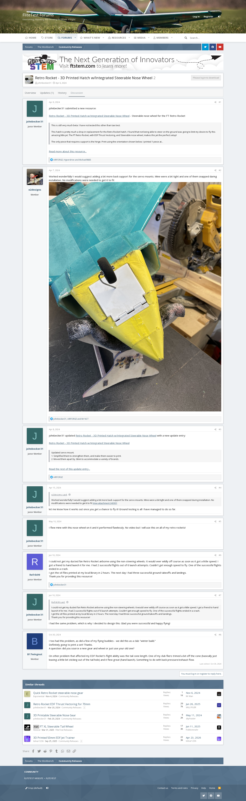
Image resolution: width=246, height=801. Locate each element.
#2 (220, 170)
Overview (30, 92)
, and (72, 159)
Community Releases (68, 696)
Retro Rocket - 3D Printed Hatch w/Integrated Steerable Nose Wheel (89, 115)
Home (32, 37)
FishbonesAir (192, 729)
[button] (75, 37)
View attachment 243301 (105, 503)
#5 (220, 521)
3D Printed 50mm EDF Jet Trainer (54, 738)
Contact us (162, 787)
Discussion (77, 92)
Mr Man (189, 696)
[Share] (215, 102)
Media (141, 37)
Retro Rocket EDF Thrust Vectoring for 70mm (61, 704)
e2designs (34, 189)
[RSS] (219, 788)
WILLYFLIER (191, 707)
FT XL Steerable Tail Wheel (56, 726)
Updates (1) (47, 92)
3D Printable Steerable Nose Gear (54, 715)
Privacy (194, 787)
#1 (220, 102)
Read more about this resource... (68, 151)
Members (162, 37)
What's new (92, 37)
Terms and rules (179, 787)
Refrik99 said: (58, 602)
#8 (220, 634)
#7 (220, 595)
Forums (66, 37)
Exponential (38, 696)
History (62, 92)
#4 (220, 487)
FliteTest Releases (64, 730)
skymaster (191, 718)
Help (203, 787)
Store (49, 37)
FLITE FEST (51, 778)
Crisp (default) (34, 787)
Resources (119, 37)
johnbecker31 (44, 82)
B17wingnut (34, 654)
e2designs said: (59, 494)
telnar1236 (38, 741)
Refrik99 (34, 574)
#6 (220, 555)
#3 (220, 429)
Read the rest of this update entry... (69, 469)
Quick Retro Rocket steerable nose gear (58, 693)
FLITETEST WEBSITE (33, 778)
